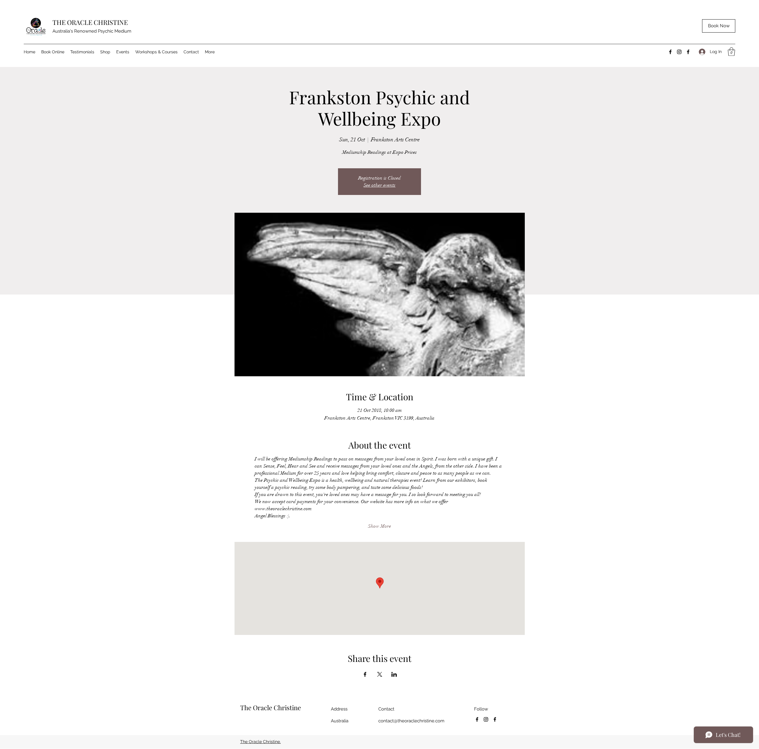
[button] (731, 51)
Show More (379, 526)
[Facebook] (670, 52)
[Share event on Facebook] (365, 674)
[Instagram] (679, 52)
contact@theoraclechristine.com (411, 721)
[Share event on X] (379, 674)
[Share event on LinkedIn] (394, 674)
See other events (379, 185)
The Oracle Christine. (260, 741)
